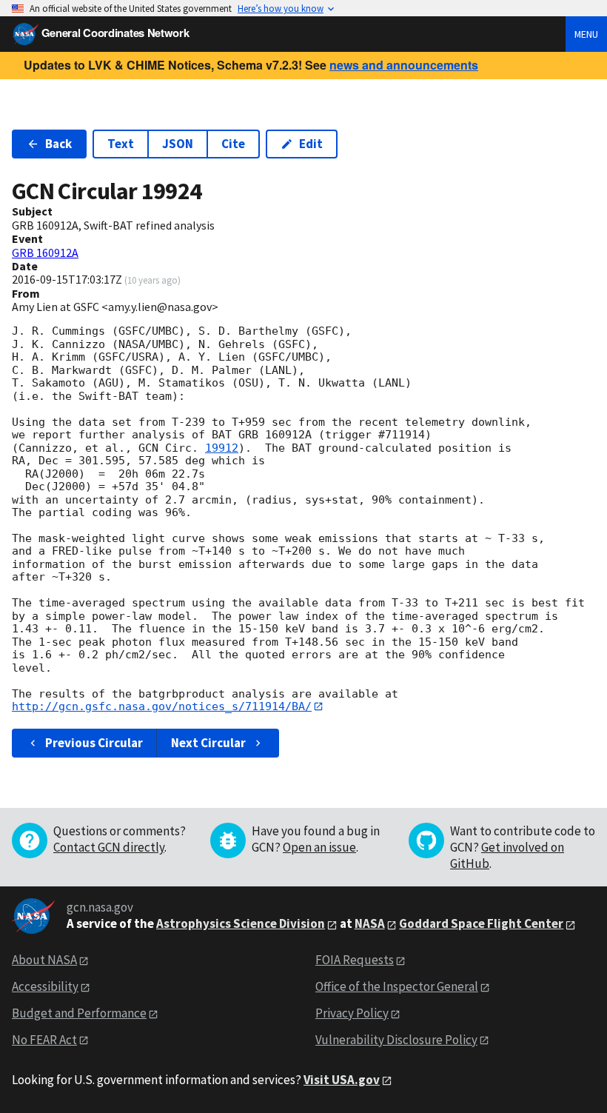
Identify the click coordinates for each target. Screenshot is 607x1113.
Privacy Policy (352, 1013)
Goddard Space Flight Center (481, 923)
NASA (370, 923)
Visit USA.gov (342, 1080)
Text (120, 144)
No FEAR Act (44, 1040)
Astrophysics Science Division (240, 923)
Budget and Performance (79, 1013)
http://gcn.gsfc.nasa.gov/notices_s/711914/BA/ (162, 706)
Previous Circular (94, 743)
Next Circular (208, 743)
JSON (177, 144)
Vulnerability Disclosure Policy (396, 1040)
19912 (221, 448)
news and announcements (403, 64)
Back (58, 144)
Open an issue (319, 847)
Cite (233, 144)
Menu (586, 34)
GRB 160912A (45, 252)
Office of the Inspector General (396, 986)
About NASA (44, 960)
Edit (311, 144)
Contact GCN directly (108, 847)
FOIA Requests (354, 960)
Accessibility (45, 986)
